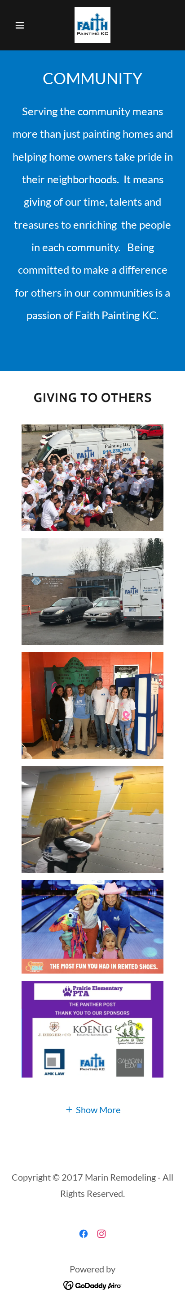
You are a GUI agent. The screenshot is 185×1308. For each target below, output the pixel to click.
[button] (23, 25)
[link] (92, 25)
